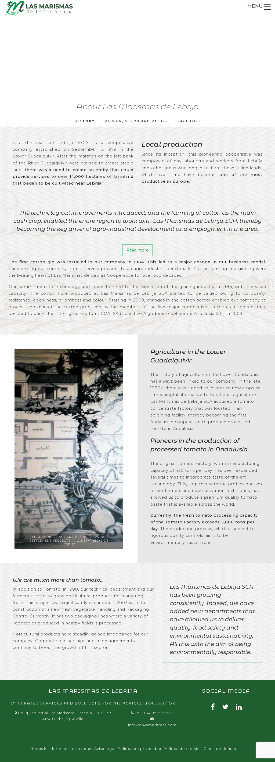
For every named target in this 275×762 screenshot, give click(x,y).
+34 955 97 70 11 (159, 713)
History (84, 121)
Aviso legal (104, 748)
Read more (137, 250)
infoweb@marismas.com (152, 725)
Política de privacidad (139, 748)
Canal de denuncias (223, 748)
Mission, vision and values (136, 121)
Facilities (189, 121)
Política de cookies (182, 748)
